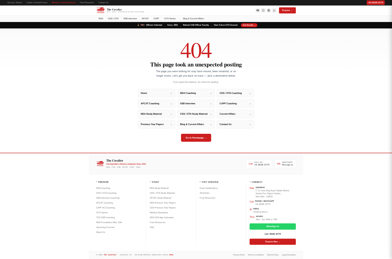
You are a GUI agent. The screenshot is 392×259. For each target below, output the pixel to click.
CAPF (156, 18)
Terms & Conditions (256, 255)
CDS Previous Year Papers (163, 207)
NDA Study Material (156, 114)
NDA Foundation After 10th (109, 222)
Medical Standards (159, 212)
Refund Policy (273, 255)
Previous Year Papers (156, 124)
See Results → (249, 25)
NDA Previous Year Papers (163, 203)
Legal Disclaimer (289, 255)
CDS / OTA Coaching (235, 93)
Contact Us (103, 2)
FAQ (152, 227)
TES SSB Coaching (105, 217)
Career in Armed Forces (36, 2)
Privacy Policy (239, 255)
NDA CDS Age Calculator (162, 217)
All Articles (204, 193)
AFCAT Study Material (160, 198)
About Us (100, 232)
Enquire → (287, 10)
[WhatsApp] (274, 10)
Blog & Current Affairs (193, 18)
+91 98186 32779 (375, 3)
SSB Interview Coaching (107, 198)
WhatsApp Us (272, 226)
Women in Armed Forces (63, 2)
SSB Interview (130, 18)
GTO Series (170, 18)
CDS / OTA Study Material (196, 114)
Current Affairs (235, 114)
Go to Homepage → (196, 137)
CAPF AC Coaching (105, 207)
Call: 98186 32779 (273, 234)
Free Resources (87, 2)
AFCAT (145, 18)
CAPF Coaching (235, 103)
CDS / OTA (113, 18)
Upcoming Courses (105, 227)
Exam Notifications (209, 188)
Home (156, 93)
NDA (101, 18)
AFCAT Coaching (156, 103)
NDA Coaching (196, 93)
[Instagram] (263, 10)
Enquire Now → (272, 241)
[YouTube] (257, 10)
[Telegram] (268, 10)
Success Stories (14, 2)
